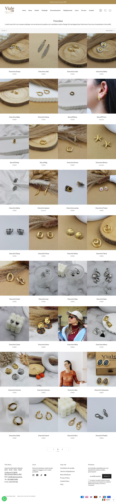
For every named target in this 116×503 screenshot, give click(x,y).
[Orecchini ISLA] (72, 414)
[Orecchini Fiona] (43, 232)
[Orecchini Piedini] (101, 414)
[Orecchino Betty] (101, 50)
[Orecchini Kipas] (14, 232)
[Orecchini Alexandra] (101, 369)
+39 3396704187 (12, 479)
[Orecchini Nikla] (72, 323)
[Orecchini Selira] (14, 187)
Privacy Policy (65, 478)
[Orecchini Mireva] (101, 141)
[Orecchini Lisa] (43, 278)
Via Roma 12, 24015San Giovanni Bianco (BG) (13, 473)
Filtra (3, 30)
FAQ (61, 484)
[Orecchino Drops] (14, 50)
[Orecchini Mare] (72, 232)
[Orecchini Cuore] (14, 323)
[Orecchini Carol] (43, 414)
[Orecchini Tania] (101, 232)
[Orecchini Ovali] (14, 278)
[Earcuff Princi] (101, 96)
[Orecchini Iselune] (43, 187)
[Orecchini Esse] (101, 278)
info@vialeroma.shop (15, 477)
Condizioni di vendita (67, 468)
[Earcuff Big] (43, 141)
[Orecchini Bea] (72, 369)
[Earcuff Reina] (72, 96)
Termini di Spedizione (67, 471)
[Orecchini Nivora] (72, 141)
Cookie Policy (64, 481)
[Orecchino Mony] (101, 323)
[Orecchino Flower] (101, 187)
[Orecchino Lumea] (72, 187)
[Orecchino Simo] (43, 323)
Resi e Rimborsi (65, 475)
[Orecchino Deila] (14, 414)
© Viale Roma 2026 (10, 496)
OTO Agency (32, 496)
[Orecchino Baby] (14, 96)
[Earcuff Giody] (14, 141)
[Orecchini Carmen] (43, 369)
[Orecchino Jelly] (43, 50)
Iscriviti (107, 476)
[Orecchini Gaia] (72, 278)
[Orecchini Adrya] (43, 96)
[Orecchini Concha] (14, 369)
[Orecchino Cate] (72, 50)
